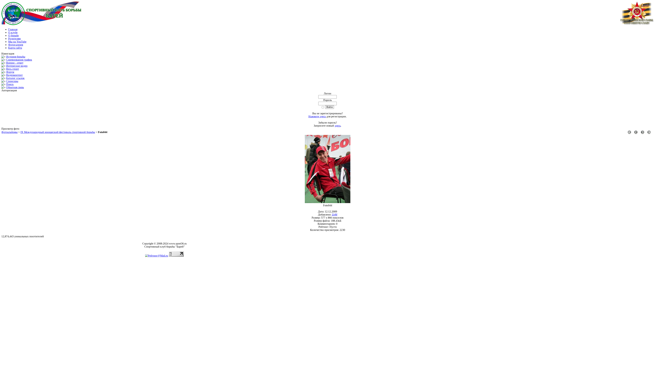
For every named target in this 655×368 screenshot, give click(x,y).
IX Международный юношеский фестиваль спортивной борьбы (57, 132)
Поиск (10, 84)
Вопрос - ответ (14, 62)
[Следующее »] (642, 133)
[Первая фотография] (629, 133)
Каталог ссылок (15, 78)
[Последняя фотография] (649, 133)
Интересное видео (16, 65)
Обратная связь (15, 87)
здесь (338, 125)
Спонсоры (12, 81)
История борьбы (15, 56)
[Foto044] (327, 202)
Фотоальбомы (9, 132)
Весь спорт (12, 68)
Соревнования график (19, 59)
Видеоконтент (14, 75)
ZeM (334, 214)
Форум (10, 72)
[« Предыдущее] (636, 133)
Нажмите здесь (317, 116)
